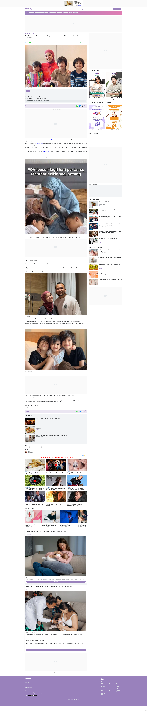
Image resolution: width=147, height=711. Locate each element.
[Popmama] (29, 9)
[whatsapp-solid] (77, 106)
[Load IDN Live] (105, 191)
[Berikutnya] (87, 515)
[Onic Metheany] (26, 452)
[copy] (85, 106)
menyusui (38, 139)
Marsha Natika (40, 143)
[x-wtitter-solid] (82, 106)
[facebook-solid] (80, 106)
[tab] (28, 91)
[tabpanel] (56, 98)
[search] (111, 9)
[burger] (121, 9)
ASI (52, 139)
